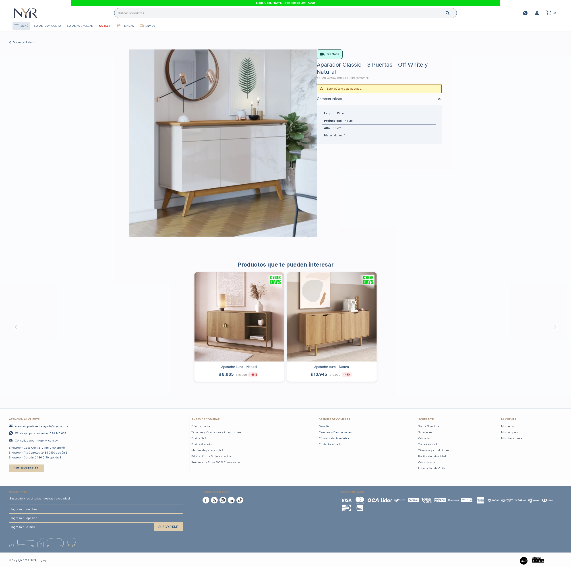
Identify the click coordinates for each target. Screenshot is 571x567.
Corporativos (426, 462)
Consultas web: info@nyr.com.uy (36, 440)
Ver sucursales (26, 468)
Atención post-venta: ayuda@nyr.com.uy (41, 426)
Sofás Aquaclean (80, 25)
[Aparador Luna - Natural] (239, 317)
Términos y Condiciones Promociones (216, 432)
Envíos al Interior (202, 444)
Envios (150, 25)
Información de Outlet (432, 468)
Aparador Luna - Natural (239, 367)
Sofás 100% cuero (47, 25)
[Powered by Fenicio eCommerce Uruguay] (555, 560)
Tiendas (128, 25)
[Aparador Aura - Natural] (332, 317)
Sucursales (425, 432)
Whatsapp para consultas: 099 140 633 (40, 433)
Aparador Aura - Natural (332, 367)
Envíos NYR (198, 438)
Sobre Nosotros (428, 426)
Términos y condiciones (433, 450)
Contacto (424, 438)
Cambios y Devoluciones (335, 432)
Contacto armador (330, 444)
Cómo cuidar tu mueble (334, 438)
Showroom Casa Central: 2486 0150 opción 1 (38, 447)
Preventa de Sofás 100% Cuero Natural (216, 462)
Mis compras (509, 432)
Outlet (105, 25)
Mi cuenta (507, 426)
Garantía (324, 426)
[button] (451, 13)
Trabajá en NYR (427, 444)
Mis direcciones (511, 438)
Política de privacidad (432, 456)
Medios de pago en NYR (207, 450)
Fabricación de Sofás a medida (211, 456)
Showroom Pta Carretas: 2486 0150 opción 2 (38, 452)
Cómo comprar (201, 426)
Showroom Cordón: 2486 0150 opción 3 (35, 457)
